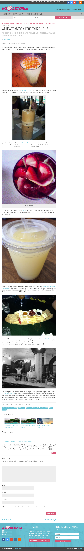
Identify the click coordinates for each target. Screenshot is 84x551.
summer (4, 409)
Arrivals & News (18, 14)
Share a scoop (33, 540)
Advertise (42, 1)
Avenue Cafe (26, 143)
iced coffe (28, 407)
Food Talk (35, 23)
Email (4, 492)
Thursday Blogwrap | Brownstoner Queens (17, 441)
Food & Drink (6, 14)
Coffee (21, 23)
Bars (12, 23)
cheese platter (14, 407)
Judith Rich (7, 39)
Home (32, 1)
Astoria (4, 23)
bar (3, 407)
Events (27, 14)
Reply (53, 453)
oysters (38, 407)
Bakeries (8, 23)
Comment (4, 465)
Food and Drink (28, 23)
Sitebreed (80, 549)
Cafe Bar (47, 339)
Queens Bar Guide (51, 1)
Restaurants (51, 23)
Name (4, 485)
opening (33, 407)
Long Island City (42, 23)
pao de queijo (45, 407)
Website (4, 500)
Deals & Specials (36, 14)
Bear (24, 210)
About (36, 1)
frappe (19, 407)
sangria (50, 407)
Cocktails (17, 23)
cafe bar (7, 407)
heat (24, 407)
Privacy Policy (18, 549)
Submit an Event (45, 540)
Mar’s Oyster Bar (10, 394)
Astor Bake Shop (27, 90)
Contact (59, 1)
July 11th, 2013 (34, 441)
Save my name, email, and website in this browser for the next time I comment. (27, 507)
